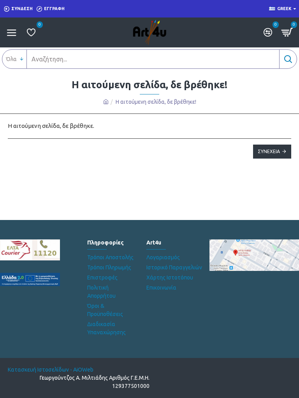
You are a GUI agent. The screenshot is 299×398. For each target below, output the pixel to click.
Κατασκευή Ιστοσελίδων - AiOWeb (50, 370)
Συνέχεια (269, 151)
